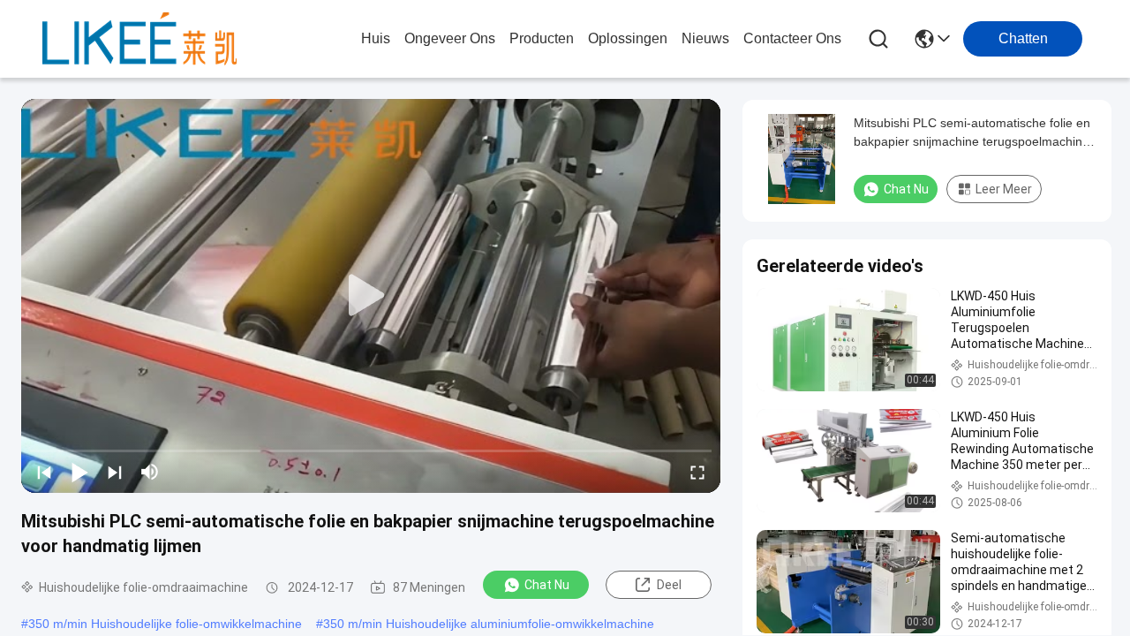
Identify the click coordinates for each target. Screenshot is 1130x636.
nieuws (705, 38)
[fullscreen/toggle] (697, 471)
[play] (371, 296)
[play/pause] (79, 471)
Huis (375, 38)
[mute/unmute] (150, 471)
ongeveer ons (449, 38)
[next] (114, 471)
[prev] (44, 471)
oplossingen (627, 38)
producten (541, 38)
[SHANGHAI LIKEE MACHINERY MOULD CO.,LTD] (139, 38)
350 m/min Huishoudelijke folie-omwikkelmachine (165, 624)
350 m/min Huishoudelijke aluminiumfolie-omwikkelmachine (488, 624)
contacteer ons (792, 38)
